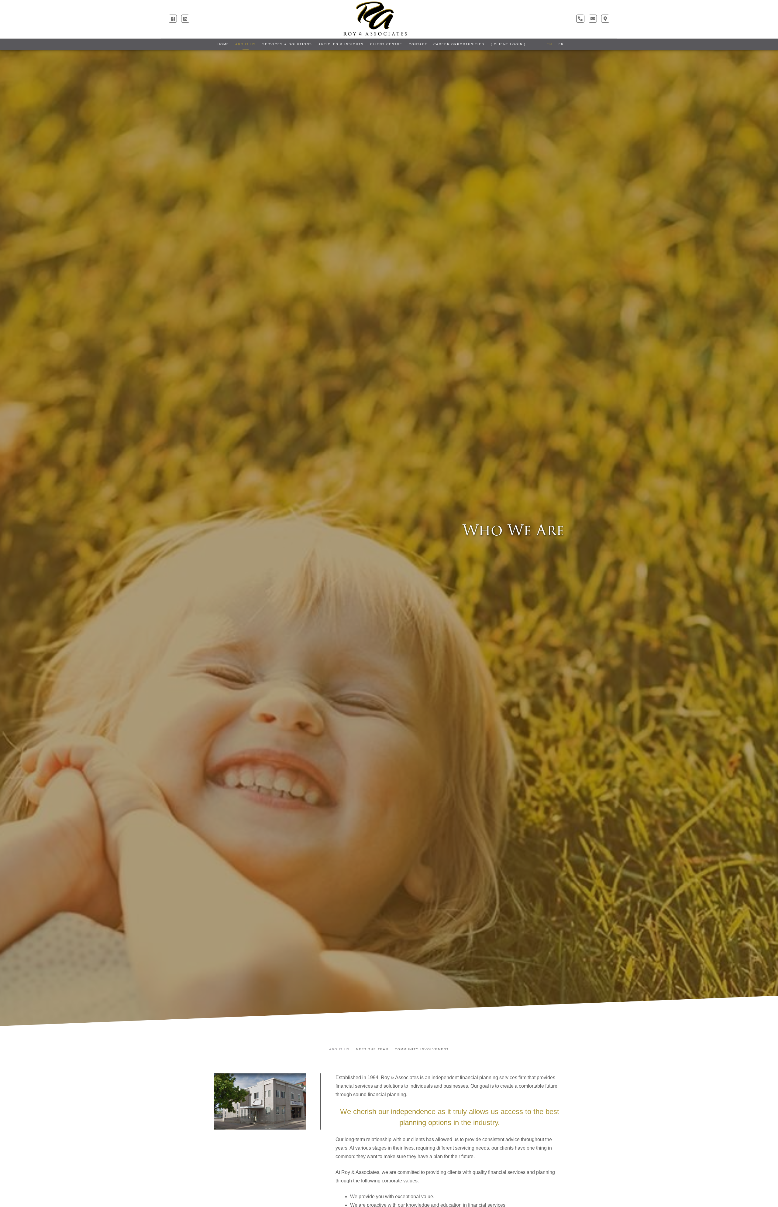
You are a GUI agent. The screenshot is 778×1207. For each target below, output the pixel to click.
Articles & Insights (341, 44)
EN (549, 44)
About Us (245, 44)
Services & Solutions (287, 44)
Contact (418, 44)
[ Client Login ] (508, 44)
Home (223, 44)
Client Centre (386, 44)
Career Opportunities (458, 44)
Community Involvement (422, 1049)
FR (561, 44)
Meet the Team (372, 1049)
